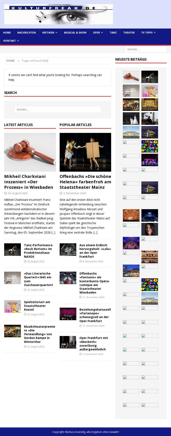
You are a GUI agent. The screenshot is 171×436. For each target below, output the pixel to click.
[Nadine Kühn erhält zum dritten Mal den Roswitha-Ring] (149, 284)
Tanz (113, 32)
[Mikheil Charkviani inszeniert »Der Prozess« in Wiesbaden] (30, 152)
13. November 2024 (93, 325)
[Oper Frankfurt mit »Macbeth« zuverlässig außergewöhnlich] (68, 342)
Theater (129, 32)
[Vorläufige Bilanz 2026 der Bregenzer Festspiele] (149, 187)
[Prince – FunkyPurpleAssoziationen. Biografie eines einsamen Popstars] (149, 229)
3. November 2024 (74, 193)
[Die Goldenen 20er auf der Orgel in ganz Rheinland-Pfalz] (131, 409)
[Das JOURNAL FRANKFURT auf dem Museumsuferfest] (149, 395)
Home (7, 32)
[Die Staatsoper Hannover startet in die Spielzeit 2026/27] (131, 174)
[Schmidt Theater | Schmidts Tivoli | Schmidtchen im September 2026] (131, 326)
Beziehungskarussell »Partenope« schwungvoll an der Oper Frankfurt (95, 315)
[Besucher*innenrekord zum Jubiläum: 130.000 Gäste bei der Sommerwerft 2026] (149, 409)
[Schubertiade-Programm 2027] (131, 215)
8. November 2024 (93, 261)
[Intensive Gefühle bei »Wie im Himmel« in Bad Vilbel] (149, 312)
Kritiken (48, 32)
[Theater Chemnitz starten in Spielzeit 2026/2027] (149, 354)
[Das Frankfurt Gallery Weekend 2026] (131, 257)
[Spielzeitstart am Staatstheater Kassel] (12, 306)
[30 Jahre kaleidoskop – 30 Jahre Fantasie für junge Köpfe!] (149, 146)
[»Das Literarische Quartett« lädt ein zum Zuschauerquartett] (12, 278)
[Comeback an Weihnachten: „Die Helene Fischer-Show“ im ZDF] (131, 187)
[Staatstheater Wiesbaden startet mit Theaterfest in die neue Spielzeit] (149, 257)
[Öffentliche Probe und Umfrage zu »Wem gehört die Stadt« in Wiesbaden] (131, 132)
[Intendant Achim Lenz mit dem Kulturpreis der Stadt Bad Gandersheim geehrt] (131, 340)
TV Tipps (146, 32)
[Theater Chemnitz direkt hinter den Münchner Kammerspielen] (131, 381)
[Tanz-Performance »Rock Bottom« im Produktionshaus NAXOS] (12, 249)
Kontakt (9, 40)
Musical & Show (75, 32)
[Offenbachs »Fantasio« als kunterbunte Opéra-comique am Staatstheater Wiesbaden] (68, 278)
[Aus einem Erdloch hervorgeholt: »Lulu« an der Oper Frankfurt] (68, 249)
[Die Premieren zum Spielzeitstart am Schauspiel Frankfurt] (131, 271)
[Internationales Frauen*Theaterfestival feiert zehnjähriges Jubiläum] (149, 326)
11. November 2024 (93, 297)
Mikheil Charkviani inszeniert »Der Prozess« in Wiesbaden (28, 182)
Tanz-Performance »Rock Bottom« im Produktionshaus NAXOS (38, 251)
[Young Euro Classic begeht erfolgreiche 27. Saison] (131, 312)
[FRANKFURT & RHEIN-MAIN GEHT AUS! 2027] (131, 354)
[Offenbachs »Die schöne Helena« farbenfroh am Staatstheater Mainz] (85, 152)
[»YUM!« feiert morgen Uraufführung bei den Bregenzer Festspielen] (149, 243)
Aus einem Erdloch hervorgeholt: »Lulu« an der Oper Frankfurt (95, 251)
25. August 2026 (35, 346)
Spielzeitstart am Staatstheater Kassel (37, 305)
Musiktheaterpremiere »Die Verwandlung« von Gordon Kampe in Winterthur (39, 334)
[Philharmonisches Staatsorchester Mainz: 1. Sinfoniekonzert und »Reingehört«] (149, 174)
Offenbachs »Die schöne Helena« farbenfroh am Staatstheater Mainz (85, 182)
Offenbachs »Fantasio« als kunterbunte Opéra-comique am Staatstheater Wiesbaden (94, 282)
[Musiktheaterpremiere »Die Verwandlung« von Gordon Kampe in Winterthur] (12, 331)
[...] (53, 232)
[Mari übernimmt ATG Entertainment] (149, 215)
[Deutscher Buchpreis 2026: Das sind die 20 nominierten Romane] (131, 395)
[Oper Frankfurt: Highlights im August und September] (149, 367)
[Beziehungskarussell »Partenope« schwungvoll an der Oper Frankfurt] (68, 314)
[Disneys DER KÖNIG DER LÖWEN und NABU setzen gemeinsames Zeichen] (149, 381)
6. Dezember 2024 (93, 354)
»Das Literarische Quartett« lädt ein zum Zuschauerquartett (38, 279)
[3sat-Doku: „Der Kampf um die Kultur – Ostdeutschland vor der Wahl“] (149, 118)
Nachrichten (26, 32)
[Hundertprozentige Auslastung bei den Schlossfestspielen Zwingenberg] (149, 160)
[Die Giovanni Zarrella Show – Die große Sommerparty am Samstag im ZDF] (131, 285)
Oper (96, 32)
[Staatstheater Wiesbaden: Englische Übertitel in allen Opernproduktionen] (131, 201)
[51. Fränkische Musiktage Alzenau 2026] (131, 160)
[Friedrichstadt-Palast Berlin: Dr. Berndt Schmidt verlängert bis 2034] (149, 340)
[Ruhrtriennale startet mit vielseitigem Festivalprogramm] (131, 367)
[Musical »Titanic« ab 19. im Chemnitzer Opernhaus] (149, 271)
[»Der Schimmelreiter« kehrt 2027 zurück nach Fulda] (131, 229)
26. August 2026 (17, 193)
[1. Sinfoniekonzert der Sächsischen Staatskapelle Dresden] (149, 104)
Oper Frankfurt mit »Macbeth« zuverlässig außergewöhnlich (93, 343)
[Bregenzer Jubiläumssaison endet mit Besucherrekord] (149, 132)
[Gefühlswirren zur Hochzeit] (131, 118)
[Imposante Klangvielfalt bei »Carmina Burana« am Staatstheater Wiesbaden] (131, 146)
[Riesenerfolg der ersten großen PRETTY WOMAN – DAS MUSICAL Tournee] (131, 243)
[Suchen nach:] (146, 49)
